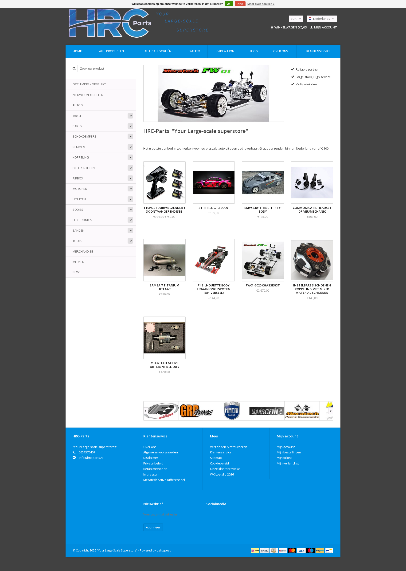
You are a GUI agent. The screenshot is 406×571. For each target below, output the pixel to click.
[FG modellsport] (161, 410)
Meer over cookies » (261, 4)
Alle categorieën (157, 51)
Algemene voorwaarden (160, 452)
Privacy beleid (153, 463)
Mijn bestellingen (289, 452)
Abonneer (153, 527)
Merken (78, 262)
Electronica (82, 220)
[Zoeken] (74, 68)
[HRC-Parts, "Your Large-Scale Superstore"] (159, 23)
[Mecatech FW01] (214, 93)
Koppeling (81, 157)
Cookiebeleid (219, 463)
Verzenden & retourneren (228, 447)
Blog (254, 51)
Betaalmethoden (155, 469)
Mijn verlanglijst (288, 463)
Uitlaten (79, 199)
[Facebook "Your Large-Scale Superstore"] (210, 515)
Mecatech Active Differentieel (164, 480)
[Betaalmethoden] (255, 550)
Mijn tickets (285, 458)
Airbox (78, 178)
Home (77, 51)
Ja (228, 4)
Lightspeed (163, 550)
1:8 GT (77, 116)
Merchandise (83, 251)
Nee (240, 4)
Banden (78, 230)
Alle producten (111, 51)
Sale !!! (194, 51)
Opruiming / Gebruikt (89, 84)
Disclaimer (150, 458)
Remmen (79, 147)
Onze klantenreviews (225, 469)
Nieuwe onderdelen (88, 95)
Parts (77, 126)
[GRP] (196, 410)
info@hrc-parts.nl (91, 458)
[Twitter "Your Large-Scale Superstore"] (218, 515)
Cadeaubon (225, 51)
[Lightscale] (267, 410)
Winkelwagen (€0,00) (291, 27)
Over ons (280, 51)
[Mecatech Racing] (302, 410)
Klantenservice (318, 51)
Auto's (78, 105)
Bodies (78, 209)
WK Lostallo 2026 (222, 474)
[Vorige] (145, 410)
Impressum (151, 474)
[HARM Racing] (231, 410)
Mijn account (325, 27)
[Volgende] (330, 410)
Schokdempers (84, 136)
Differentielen (84, 168)
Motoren (80, 188)
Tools (77, 241)
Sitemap (216, 458)
